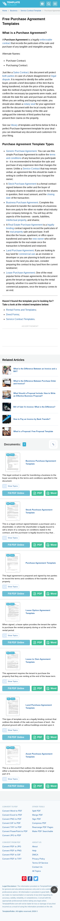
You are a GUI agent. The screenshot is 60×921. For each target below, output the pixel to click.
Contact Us (37, 867)
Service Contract (31, 168)
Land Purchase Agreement (20, 250)
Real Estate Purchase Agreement (25, 224)
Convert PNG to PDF (12, 819)
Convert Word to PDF (12, 811)
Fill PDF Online (16, 493)
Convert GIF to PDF (11, 823)
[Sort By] (53, 444)
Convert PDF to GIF (11, 854)
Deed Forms (12, 314)
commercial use (27, 254)
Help (34, 850)
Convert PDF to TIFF (12, 859)
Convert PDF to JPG (11, 846)
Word (54, 493)
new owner (38, 239)
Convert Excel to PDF (12, 815)
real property (16, 232)
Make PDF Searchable (42, 831)
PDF (39, 493)
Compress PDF (39, 823)
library (14, 125)
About (35, 846)
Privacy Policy (38, 859)
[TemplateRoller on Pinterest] (24, 878)
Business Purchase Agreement (22, 202)
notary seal (29, 104)
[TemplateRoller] (10, 3)
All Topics (36, 871)
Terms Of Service (40, 863)
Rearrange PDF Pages (42, 827)
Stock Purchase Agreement (22, 184)
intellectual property (16, 220)
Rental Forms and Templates (21, 310)
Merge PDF (37, 815)
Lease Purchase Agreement (20, 272)
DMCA (35, 854)
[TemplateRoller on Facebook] (30, 878)
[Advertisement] (30, 337)
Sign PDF (36, 819)
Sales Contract (21, 72)
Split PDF (36, 811)
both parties (8, 76)
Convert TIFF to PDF (12, 827)
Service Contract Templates (20, 319)
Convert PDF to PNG (12, 850)
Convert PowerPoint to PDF (15, 831)
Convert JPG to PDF (11, 835)
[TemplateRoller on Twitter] (35, 878)
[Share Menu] (54, 889)
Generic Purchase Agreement (21, 151)
